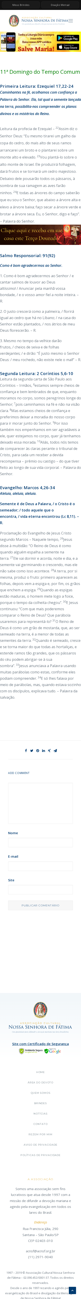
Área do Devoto (40, 1082)
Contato (40, 1124)
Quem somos (40, 1092)
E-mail (13, 856)
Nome (13, 833)
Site (11, 880)
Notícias (40, 1113)
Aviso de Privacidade (41, 1144)
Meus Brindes (20, 5)
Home (40, 1072)
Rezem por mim (40, 1134)
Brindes (40, 1103)
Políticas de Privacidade (40, 1155)
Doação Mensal (60, 5)
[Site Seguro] (40, 1050)
